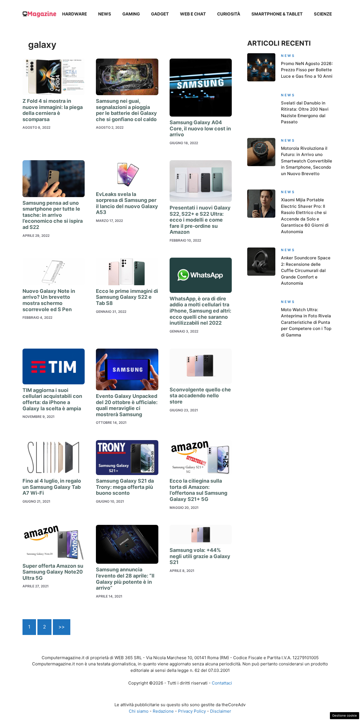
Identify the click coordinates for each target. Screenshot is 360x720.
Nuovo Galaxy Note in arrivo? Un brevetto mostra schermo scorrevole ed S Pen (48, 300)
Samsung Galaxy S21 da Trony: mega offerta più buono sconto (125, 487)
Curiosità (228, 14)
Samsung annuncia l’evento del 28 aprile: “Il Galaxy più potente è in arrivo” (125, 579)
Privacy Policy (192, 711)
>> (61, 627)
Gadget (160, 14)
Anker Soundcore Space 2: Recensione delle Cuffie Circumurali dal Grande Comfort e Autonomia (305, 270)
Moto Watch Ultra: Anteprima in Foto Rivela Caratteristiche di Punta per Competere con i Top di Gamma (306, 322)
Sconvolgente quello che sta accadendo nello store (200, 396)
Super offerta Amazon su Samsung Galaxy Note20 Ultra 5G (52, 572)
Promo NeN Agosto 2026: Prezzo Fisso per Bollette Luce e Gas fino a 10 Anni (307, 70)
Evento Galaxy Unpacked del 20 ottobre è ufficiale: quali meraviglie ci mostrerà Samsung (127, 405)
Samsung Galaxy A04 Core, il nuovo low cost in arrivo (200, 128)
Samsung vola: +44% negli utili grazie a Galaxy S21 (200, 556)
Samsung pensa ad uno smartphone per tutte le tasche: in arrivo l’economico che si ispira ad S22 (52, 215)
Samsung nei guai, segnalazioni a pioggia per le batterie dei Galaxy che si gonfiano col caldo (126, 110)
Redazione (163, 711)
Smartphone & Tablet (277, 14)
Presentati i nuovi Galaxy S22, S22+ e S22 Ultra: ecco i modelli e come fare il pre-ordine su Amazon (200, 220)
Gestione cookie (344, 715)
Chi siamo (138, 711)
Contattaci (222, 683)
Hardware (74, 14)
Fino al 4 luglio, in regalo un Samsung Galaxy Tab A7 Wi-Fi (51, 487)
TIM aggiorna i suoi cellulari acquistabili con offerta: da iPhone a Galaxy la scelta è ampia (52, 399)
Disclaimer (220, 711)
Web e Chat (193, 14)
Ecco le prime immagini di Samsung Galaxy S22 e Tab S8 (127, 297)
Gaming (131, 14)
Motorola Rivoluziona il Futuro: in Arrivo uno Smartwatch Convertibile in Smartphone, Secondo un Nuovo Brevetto (306, 161)
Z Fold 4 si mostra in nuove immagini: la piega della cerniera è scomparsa (52, 110)
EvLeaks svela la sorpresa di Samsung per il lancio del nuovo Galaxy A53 (127, 203)
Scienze (323, 14)
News (104, 14)
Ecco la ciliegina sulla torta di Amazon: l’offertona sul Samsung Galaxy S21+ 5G (198, 490)
